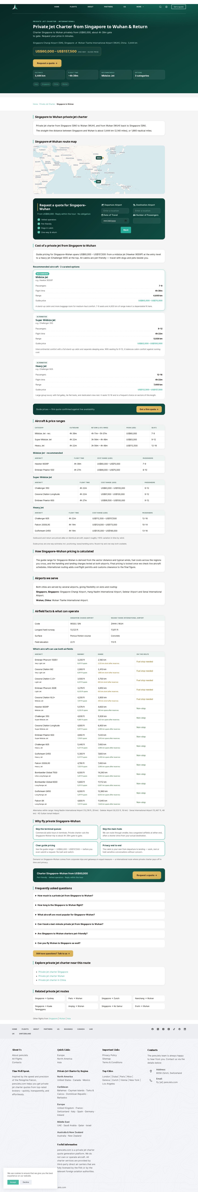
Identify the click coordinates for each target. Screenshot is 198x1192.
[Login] (166, 7)
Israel (88, 1125)
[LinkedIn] (185, 1029)
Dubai (115, 1076)
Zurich (115, 1080)
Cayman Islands (76, 1090)
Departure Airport (113, 205)
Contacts (16, 1062)
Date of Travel (110, 215)
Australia (61, 1135)
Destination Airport (145, 205)
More (139, 7)
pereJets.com (19, 1083)
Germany (89, 1111)
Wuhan (65, 84)
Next (125, 230)
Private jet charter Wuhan (52, 976)
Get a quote (179, 7)
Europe (61, 1055)
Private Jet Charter (47, 104)
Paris (122, 1076)
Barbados (62, 1097)
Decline (26, 1182)
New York (134, 1080)
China (56, 84)
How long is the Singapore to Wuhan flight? (60, 905)
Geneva (106, 1080)
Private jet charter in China (52, 980)
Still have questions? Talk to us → (53, 953)
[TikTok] (174, 1029)
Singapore (46, 84)
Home (56, 7)
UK (13, 1034)
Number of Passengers (147, 215)
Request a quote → (47, 63)
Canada (81, 1029)
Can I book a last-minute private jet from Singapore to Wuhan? (70, 924)
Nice (129, 1076)
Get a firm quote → (149, 409)
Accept (13, 1182)
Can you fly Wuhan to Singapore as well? (59, 943)
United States (64, 1080)
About (90, 7)
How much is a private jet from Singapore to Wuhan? (65, 895)
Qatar (81, 1125)
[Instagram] (163, 1029)
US (125, 7)
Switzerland (25, 1034)
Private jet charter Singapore (53, 971)
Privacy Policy (109, 1055)
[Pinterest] (179, 1029)
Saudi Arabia (70, 1125)
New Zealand (74, 1135)
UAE (91, 1029)
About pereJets (20, 1055)
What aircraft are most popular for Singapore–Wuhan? (66, 914)
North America (64, 1058)
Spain (80, 1111)
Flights (73, 7)
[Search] (160, 7)
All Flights (17, 1058)
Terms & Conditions (112, 1062)
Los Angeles (108, 1083)
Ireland (60, 1115)
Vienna (123, 1080)
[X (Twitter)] (158, 1029)
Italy (73, 1111)
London (106, 1076)
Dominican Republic (76, 1094)
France (79, 1108)
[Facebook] (153, 1029)
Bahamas (68, 1029)
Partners (108, 7)
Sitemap (106, 1058)
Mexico (86, 1080)
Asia (36, 84)
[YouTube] (169, 1029)
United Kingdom (65, 1108)
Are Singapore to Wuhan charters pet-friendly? (63, 933)
